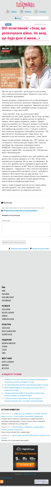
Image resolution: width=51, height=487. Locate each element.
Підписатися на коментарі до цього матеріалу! (20, 210)
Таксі (3, 353)
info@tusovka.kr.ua (29, 474)
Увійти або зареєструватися (19, 248)
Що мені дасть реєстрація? (40, 248)
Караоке (4, 316)
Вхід (19, 18)
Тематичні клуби (8, 319)
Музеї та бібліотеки (9, 331)
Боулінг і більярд (8, 312)
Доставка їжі (6, 300)
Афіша (14, 11)
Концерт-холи (7, 334)
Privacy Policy (6, 477)
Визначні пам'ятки (8, 343)
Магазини (5, 365)
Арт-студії (5, 368)
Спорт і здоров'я (8, 362)
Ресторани (5, 294)
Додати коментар (14, 242)
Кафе (3, 291)
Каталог (42, 11)
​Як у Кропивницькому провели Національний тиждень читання (26, 385)
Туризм (4, 346)
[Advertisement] (25, 268)
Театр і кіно (6, 328)
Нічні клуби (6, 309)
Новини (28, 11)
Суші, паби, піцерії (8, 297)
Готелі (4, 350)
